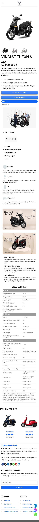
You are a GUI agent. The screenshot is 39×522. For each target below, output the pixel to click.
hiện (14, 139)
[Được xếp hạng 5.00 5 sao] (9, 434)
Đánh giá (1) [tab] (5, 104)
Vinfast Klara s (10, 431)
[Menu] (2, 3)
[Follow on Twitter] (8, 464)
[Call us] (13, 464)
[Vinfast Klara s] (10, 421)
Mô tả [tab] (3, 101)
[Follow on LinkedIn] (19, 464)
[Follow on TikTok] (5, 464)
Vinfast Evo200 (29, 431)
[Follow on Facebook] (2, 464)
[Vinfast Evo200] (29, 421)
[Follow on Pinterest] (16, 464)
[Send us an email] (11, 464)
